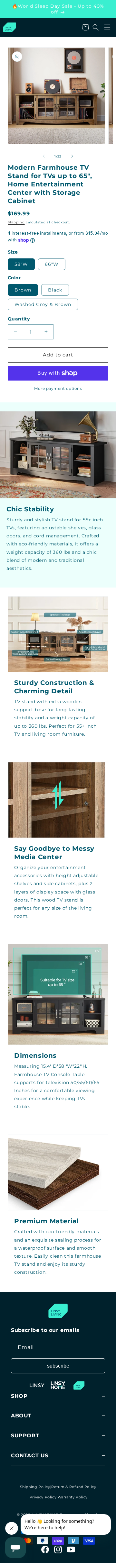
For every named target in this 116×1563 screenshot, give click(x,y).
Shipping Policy (35, 1487)
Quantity (19, 319)
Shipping (16, 222)
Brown (23, 290)
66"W (52, 264)
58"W (21, 264)
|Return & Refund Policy (73, 1487)
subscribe (58, 1366)
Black (55, 290)
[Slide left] (44, 156)
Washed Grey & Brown (43, 304)
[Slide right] (72, 156)
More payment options (58, 388)
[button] (107, 27)
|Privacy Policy (42, 1497)
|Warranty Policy (72, 1497)
